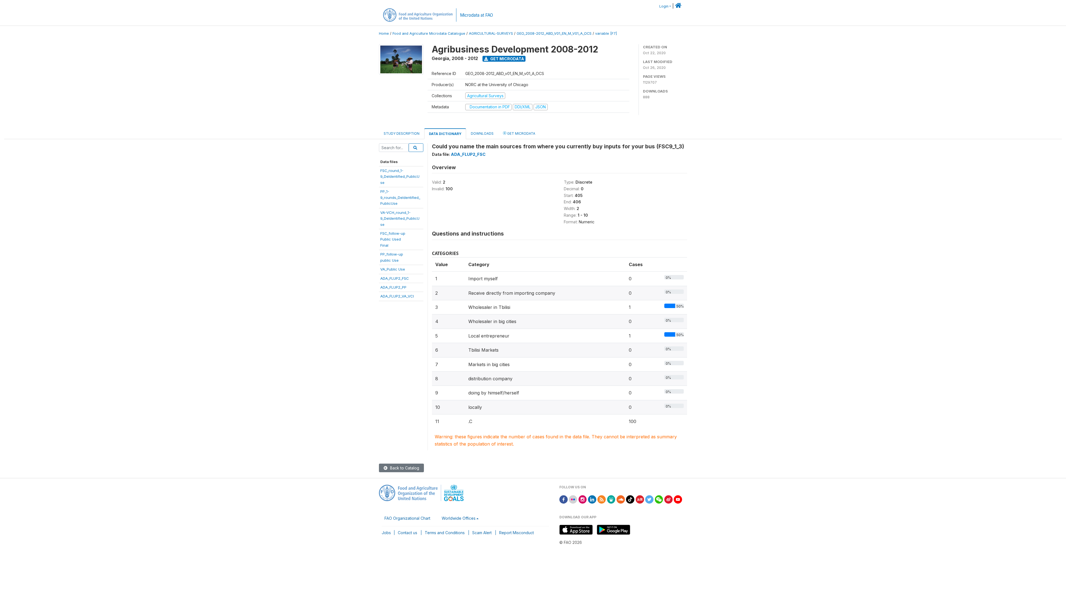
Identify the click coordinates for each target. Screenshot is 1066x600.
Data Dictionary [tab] (445, 134)
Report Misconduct (516, 532)
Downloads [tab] (482, 133)
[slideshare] (611, 499)
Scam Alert (482, 532)
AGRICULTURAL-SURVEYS (491, 33)
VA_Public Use (392, 269)
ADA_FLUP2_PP (393, 287)
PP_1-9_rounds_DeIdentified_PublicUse (400, 197)
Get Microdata (506, 58)
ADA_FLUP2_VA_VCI (397, 296)
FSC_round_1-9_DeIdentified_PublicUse (399, 176)
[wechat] (659, 499)
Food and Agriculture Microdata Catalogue (429, 33)
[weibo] (668, 499)
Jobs (386, 532)
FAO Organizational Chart (407, 518)
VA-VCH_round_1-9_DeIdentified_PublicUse (399, 218)
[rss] (601, 499)
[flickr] (573, 499)
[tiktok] (630, 499)
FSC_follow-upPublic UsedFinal (392, 239)
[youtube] (678, 499)
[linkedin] (592, 499)
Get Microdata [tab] (520, 133)
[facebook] (563, 499)
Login (663, 6)
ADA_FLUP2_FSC (394, 278)
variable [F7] (606, 33)
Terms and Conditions (445, 532)
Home (384, 33)
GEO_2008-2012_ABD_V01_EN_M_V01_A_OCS (554, 33)
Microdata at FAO (476, 15)
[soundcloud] (621, 499)
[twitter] (649, 499)
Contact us (407, 532)
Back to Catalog (404, 468)
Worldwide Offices (459, 518)
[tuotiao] (640, 499)
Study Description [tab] (401, 133)
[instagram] (583, 499)
